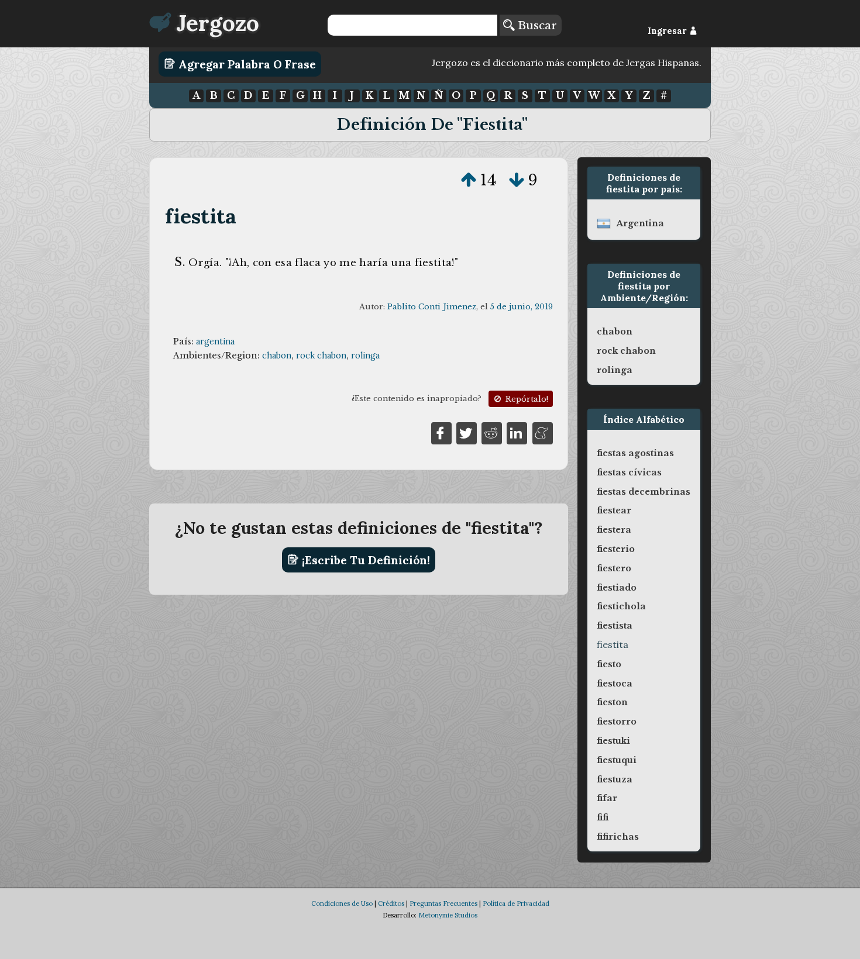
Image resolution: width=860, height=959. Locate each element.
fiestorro (617, 721)
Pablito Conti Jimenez (431, 306)
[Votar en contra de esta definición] (516, 180)
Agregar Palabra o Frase (246, 64)
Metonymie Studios (447, 915)
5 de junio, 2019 (521, 306)
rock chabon (321, 355)
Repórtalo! (525, 399)
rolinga (365, 355)
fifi (602, 817)
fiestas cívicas (629, 472)
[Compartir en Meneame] (542, 432)
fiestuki (613, 741)
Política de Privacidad (516, 903)
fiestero (614, 568)
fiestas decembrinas (643, 492)
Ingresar (668, 31)
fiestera (614, 530)
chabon (276, 355)
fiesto (609, 664)
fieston (612, 702)
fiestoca (614, 683)
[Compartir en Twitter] (466, 432)
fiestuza (614, 779)
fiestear (614, 510)
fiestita (201, 216)
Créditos (391, 903)
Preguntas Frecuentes (443, 903)
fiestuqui (617, 760)
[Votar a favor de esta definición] (468, 180)
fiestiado (617, 587)
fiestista (614, 625)
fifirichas (618, 837)
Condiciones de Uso (342, 903)
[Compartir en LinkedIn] (517, 432)
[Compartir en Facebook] (441, 432)
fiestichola (621, 606)
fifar (607, 798)
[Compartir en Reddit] (491, 432)
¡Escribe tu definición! (364, 560)
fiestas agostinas (635, 453)
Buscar (535, 25)
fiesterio (616, 549)
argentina (215, 341)
